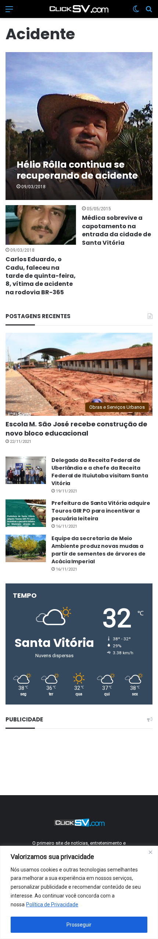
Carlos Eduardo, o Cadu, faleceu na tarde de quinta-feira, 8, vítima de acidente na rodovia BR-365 (41, 275)
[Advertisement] (79, 761)
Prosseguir (79, 925)
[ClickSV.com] (79, 9)
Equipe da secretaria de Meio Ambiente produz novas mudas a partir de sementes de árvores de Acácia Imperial (98, 550)
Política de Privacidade (52, 904)
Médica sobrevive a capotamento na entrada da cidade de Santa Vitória (116, 230)
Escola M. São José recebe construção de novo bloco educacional (76, 428)
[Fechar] (150, 852)
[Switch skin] (136, 12)
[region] (79, 892)
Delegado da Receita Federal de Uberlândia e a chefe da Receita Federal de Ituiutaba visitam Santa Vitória (99, 471)
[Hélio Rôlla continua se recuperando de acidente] (79, 126)
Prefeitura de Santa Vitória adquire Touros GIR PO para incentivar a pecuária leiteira (100, 510)
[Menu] (9, 12)
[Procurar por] (148, 12)
